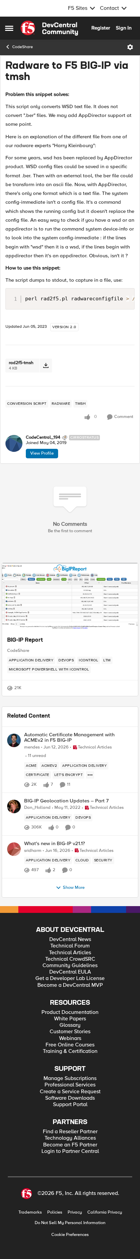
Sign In (124, 28)
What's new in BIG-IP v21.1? (54, 843)
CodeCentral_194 (43, 437)
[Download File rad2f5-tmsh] (45, 366)
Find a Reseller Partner (70, 1131)
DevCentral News (70, 939)
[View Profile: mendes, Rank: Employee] (14, 740)
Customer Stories (70, 1031)
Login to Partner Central (70, 1151)
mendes (32, 747)
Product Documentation (70, 1012)
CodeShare (22, 46)
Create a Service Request (70, 1091)
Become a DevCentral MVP (70, 985)
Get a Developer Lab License (70, 978)
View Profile (42, 453)
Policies (54, 1212)
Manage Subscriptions (70, 1078)
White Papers (70, 1019)
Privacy (75, 1212)
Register (100, 28)
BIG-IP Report (25, 640)
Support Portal (70, 1104)
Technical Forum (70, 946)
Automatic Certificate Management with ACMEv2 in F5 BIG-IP (69, 737)
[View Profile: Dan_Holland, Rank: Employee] (14, 806)
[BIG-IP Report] (70, 597)
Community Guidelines (70, 965)
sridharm (32, 850)
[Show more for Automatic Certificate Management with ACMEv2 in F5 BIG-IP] (90, 775)
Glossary (70, 1025)
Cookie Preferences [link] (70, 1234)
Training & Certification (70, 1051)
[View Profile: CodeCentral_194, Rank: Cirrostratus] (13, 443)
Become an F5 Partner (70, 1145)
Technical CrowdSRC (70, 959)
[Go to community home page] (49, 28)
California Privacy (104, 1212)
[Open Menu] (130, 47)
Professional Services (70, 1085)
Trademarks (30, 1212)
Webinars (70, 1038)
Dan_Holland (37, 807)
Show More (74, 887)
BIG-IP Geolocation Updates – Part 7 (66, 801)
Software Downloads (70, 1098)
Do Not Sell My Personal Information (70, 1222)
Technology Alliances (70, 1138)
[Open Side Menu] (9, 28)
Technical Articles (70, 953)
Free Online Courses (70, 1045)
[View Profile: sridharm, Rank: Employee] (14, 849)
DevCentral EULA (70, 972)
